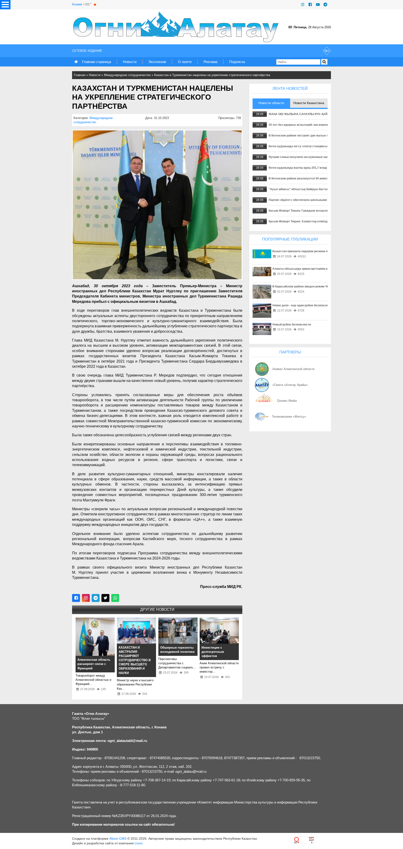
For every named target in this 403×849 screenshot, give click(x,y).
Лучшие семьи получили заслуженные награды (302, 157)
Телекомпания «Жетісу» (289, 416)
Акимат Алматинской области (293, 369)
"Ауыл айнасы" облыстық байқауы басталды (301, 189)
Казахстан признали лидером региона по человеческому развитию (318, 251)
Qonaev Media (287, 400)
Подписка (237, 62)
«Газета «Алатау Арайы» (290, 385)
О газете (185, 62)
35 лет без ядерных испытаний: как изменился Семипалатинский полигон (320, 124)
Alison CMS (117, 838)
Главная (79, 75)
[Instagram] (302, 5)
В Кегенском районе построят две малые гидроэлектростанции (313, 135)
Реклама (210, 62)
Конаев (77, 4)
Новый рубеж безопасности (291, 324)
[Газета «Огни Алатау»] (176, 26)
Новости (129, 62)
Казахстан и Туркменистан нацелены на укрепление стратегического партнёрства (212, 75)
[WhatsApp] (115, 598)
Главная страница (96, 62)
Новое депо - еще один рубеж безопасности (302, 305)
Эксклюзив (157, 62)
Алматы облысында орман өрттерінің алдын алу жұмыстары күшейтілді (323, 268)
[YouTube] (318, 5)
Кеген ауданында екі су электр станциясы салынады (306, 146)
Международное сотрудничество (127, 75)
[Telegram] (325, 5)
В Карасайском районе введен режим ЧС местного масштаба (314, 286)
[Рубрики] (5, 4)
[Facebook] (310, 5)
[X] (105, 598)
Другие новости (157, 609)
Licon (138, 843)
